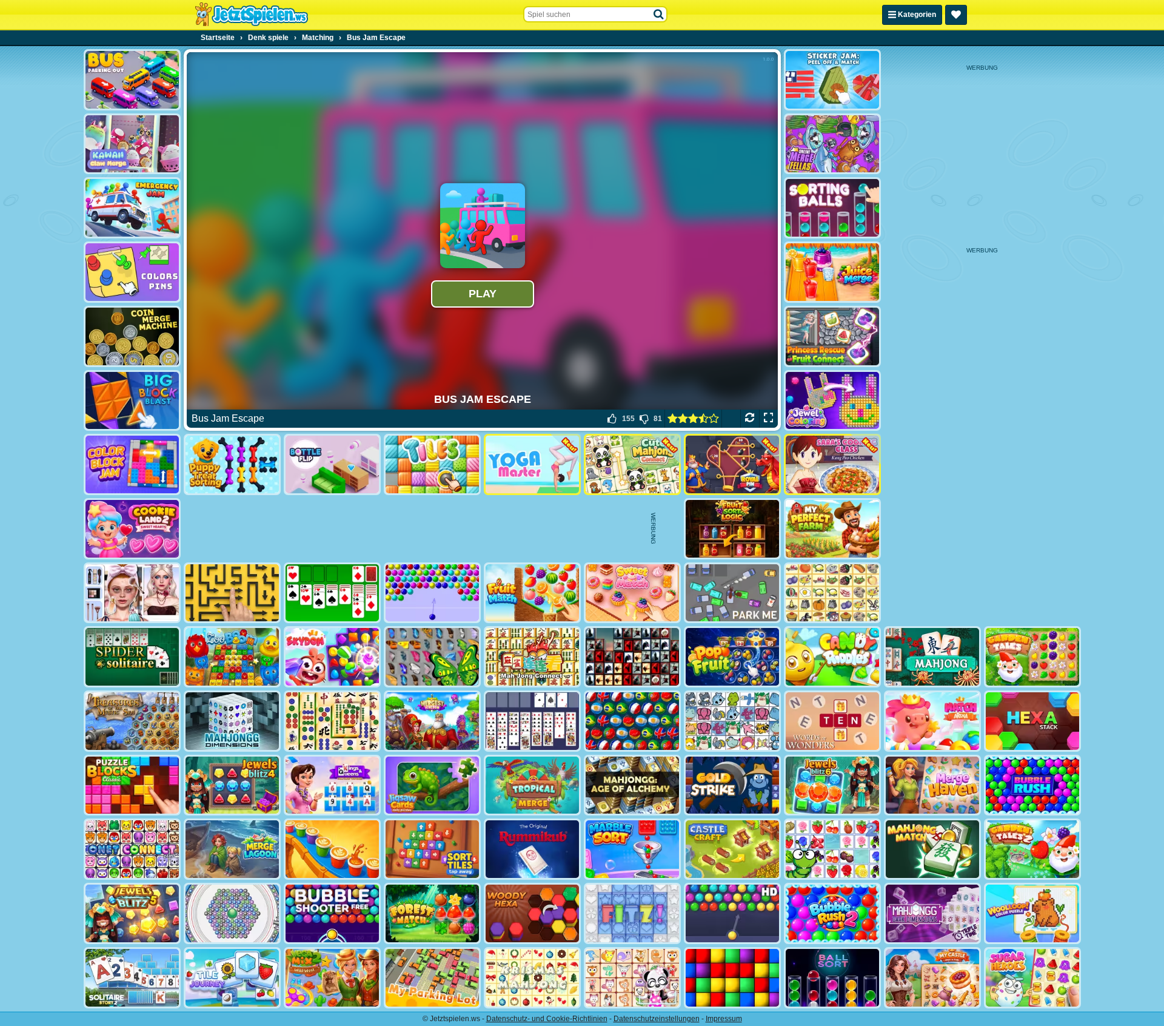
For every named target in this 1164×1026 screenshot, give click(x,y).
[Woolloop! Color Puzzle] (1032, 913)
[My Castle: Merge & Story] (932, 977)
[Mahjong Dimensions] (232, 721)
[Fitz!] (632, 913)
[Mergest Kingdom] (432, 721)
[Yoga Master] (532, 464)
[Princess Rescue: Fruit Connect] (832, 336)
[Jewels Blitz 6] (832, 785)
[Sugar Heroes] (1032, 977)
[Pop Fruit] (732, 656)
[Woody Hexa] (532, 913)
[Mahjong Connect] (532, 656)
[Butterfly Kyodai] (432, 656)
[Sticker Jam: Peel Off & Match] (832, 79)
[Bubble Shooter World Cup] (632, 721)
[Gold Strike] (732, 785)
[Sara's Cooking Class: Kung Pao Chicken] (832, 464)
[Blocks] (732, 977)
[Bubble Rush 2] (832, 913)
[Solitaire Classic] (332, 593)
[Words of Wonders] (832, 721)
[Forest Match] (432, 913)
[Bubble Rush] (1032, 785)
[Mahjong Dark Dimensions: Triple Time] (932, 913)
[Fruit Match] (532, 593)
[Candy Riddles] (832, 656)
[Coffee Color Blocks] (332, 849)
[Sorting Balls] (832, 207)
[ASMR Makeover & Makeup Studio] (132, 593)
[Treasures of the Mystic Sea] (132, 721)
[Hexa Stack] (1032, 721)
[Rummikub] (532, 849)
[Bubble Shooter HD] (732, 913)
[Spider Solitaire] (132, 656)
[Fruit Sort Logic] (732, 528)
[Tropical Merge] (532, 785)
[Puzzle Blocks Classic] (132, 785)
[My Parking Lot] (432, 977)
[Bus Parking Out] (132, 79)
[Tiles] (432, 464)
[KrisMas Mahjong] (532, 977)
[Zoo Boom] (232, 656)
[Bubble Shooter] (432, 593)
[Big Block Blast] (132, 400)
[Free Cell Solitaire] (532, 721)
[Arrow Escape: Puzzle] (232, 593)
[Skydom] (332, 656)
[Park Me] (732, 593)
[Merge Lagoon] (232, 849)
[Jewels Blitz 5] (132, 913)
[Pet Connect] (732, 721)
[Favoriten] (956, 15)
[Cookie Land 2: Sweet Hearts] (132, 528)
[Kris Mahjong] (832, 593)
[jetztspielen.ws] (251, 14)
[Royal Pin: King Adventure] (732, 464)
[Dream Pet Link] (632, 977)
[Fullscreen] (768, 419)
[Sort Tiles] (432, 849)
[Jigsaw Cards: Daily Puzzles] (432, 785)
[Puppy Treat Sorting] (232, 464)
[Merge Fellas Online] (832, 144)
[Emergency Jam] (132, 207)
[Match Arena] (932, 721)
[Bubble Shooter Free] (332, 913)
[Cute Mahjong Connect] (632, 464)
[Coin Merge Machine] (132, 336)
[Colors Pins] (132, 272)
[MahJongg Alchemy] (632, 785)
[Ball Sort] (832, 977)
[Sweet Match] (632, 593)
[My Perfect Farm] (832, 528)
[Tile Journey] (232, 977)
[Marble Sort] (632, 849)
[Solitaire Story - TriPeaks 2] (132, 977)
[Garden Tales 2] (1032, 849)
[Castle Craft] (732, 849)
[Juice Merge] (832, 272)
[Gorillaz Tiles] (632, 656)
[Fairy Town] (232, 913)
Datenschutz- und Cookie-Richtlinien (546, 1018)
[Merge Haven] (932, 785)
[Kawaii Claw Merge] (132, 144)
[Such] (659, 14)
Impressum (724, 1018)
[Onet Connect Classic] (132, 849)
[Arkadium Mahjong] (932, 656)
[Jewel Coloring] (832, 400)
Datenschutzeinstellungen (657, 1018)
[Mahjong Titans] (332, 721)
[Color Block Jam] (132, 464)
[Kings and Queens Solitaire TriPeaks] (332, 785)
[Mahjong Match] (932, 849)
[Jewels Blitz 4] (232, 785)
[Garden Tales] (1032, 656)
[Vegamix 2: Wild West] (332, 977)
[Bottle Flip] (332, 464)
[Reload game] (749, 419)
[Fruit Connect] (832, 849)
